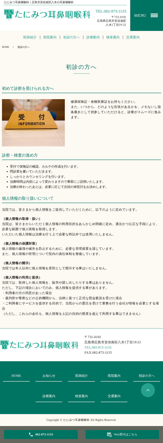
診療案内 (93, 37)
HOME (5, 47)
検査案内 (113, 37)
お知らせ (49, 375)
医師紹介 (30, 37)
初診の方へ (71, 37)
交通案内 (133, 37)
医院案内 (50, 37)
